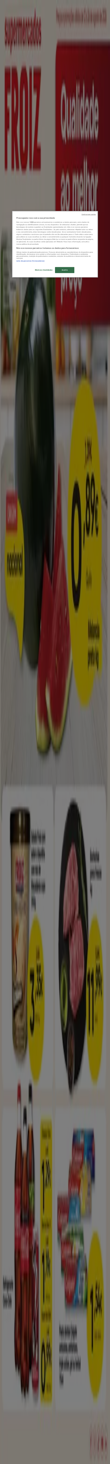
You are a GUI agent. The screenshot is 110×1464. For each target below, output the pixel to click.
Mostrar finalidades (44, 270)
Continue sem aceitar (88, 214)
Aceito (65, 270)
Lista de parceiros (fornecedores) (30, 261)
